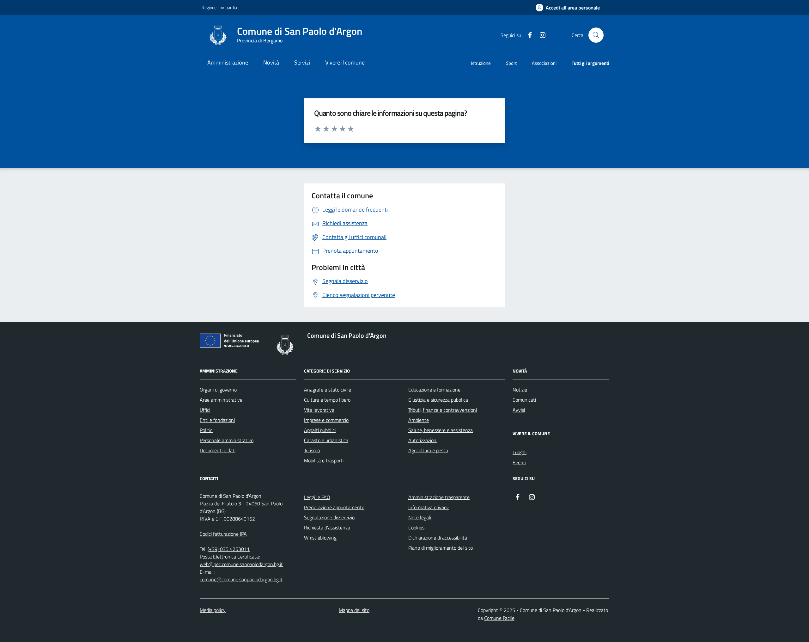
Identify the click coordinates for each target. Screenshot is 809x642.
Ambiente (418, 420)
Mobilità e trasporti (324, 460)
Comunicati (524, 400)
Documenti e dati (217, 450)
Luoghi (519, 452)
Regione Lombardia (219, 7)
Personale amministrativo (226, 440)
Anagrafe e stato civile (327, 389)
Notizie (520, 389)
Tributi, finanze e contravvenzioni (442, 410)
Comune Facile (499, 618)
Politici (206, 430)
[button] (567, 7)
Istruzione (481, 63)
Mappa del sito (354, 610)
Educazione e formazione (434, 389)
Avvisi (519, 410)
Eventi (519, 462)
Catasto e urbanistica (326, 440)
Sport (511, 63)
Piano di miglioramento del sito (440, 548)
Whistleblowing (320, 537)
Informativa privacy (428, 507)
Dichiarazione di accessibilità (437, 537)
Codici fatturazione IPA (223, 534)
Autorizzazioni (422, 440)
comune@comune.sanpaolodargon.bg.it (241, 579)
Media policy (213, 610)
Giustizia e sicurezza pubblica (438, 400)
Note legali (419, 517)
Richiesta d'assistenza (327, 527)
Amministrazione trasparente (439, 497)
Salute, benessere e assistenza (440, 430)
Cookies (416, 527)
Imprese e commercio (326, 420)
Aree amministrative (221, 400)
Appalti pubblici (320, 430)
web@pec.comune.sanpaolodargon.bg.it (241, 564)
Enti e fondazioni (217, 420)
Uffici (205, 410)
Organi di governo (218, 389)
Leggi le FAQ (317, 497)
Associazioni (544, 63)
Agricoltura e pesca (428, 450)
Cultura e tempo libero (327, 400)
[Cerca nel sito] (596, 35)
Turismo (312, 450)
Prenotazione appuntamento (334, 507)
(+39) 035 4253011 (229, 549)
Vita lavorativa (319, 410)
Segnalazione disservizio (329, 517)
